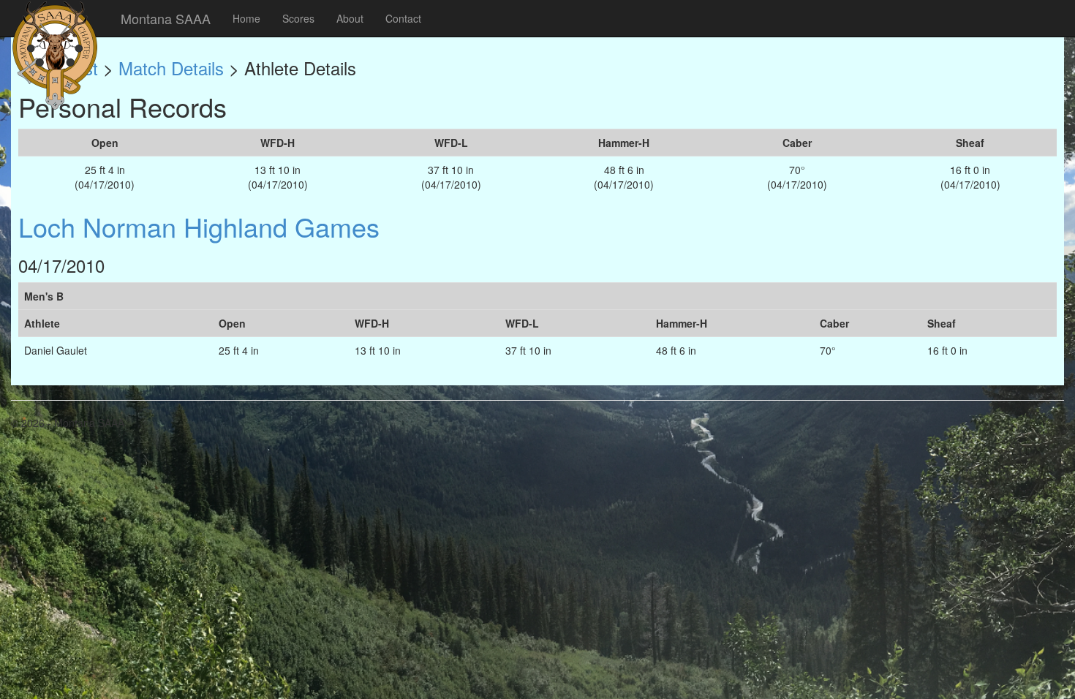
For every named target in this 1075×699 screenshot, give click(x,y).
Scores (298, 18)
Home (246, 18)
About (349, 18)
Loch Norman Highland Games (199, 226)
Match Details (171, 67)
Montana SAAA (166, 18)
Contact (403, 18)
